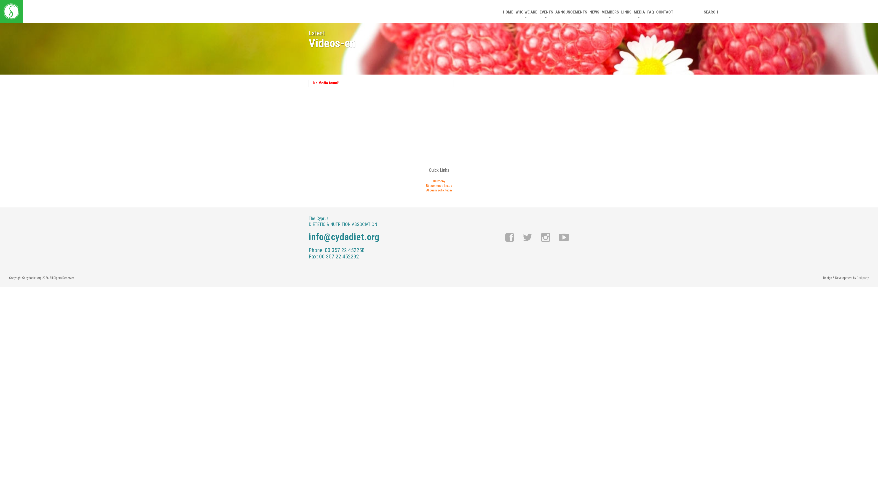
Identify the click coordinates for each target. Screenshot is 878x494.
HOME (508, 12)
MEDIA (639, 12)
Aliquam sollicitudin (439, 190)
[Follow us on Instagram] (545, 237)
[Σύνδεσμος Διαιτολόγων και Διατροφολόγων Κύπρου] (11, 11)
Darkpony (439, 181)
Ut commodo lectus (439, 186)
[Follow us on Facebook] (509, 237)
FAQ (650, 12)
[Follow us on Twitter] (528, 237)
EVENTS (546, 12)
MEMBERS (610, 12)
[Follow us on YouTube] (564, 237)
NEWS (594, 12)
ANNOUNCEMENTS (571, 12)
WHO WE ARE (526, 12)
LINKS (626, 12)
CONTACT (664, 12)
